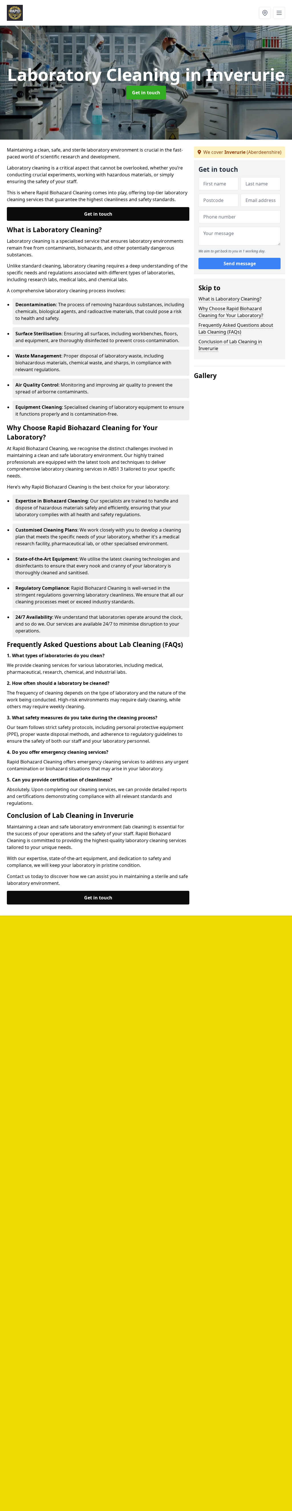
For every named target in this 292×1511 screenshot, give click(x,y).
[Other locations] (265, 13)
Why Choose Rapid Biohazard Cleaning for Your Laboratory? (230, 311)
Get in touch (146, 92)
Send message (240, 263)
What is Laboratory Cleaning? (229, 299)
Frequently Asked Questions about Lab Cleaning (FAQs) (235, 328)
